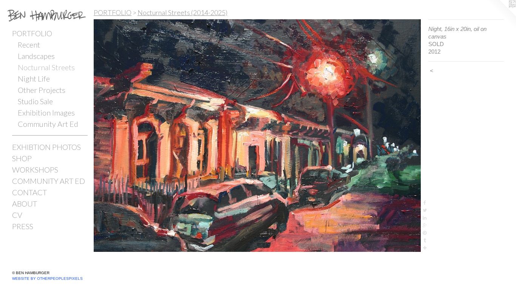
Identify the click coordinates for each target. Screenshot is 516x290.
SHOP (22, 158)
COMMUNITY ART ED (48, 180)
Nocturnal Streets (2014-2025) (182, 12)
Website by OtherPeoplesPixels (47, 278)
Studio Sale (35, 101)
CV (17, 214)
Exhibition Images (46, 112)
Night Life (34, 78)
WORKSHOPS (35, 169)
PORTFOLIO (32, 33)
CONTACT (29, 192)
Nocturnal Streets (46, 67)
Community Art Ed (48, 123)
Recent (29, 44)
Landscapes (36, 55)
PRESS (22, 226)
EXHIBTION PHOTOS (46, 146)
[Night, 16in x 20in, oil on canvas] (257, 135)
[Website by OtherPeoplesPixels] (501, 15)
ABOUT (24, 203)
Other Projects (41, 89)
